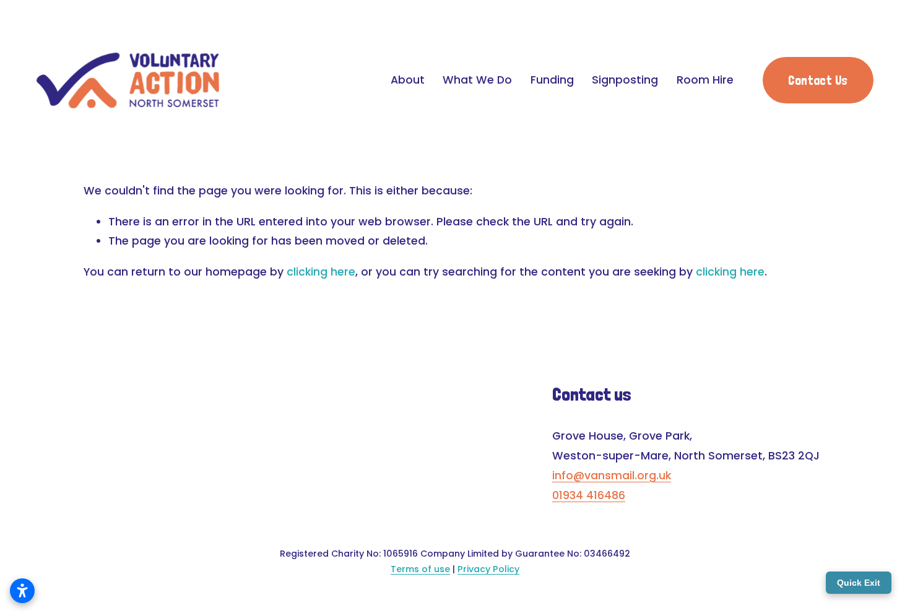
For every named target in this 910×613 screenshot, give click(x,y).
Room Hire (705, 79)
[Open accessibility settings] (22, 590)
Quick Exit (858, 583)
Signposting (625, 79)
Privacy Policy (488, 569)
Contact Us (817, 80)
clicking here (321, 271)
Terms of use (420, 569)
